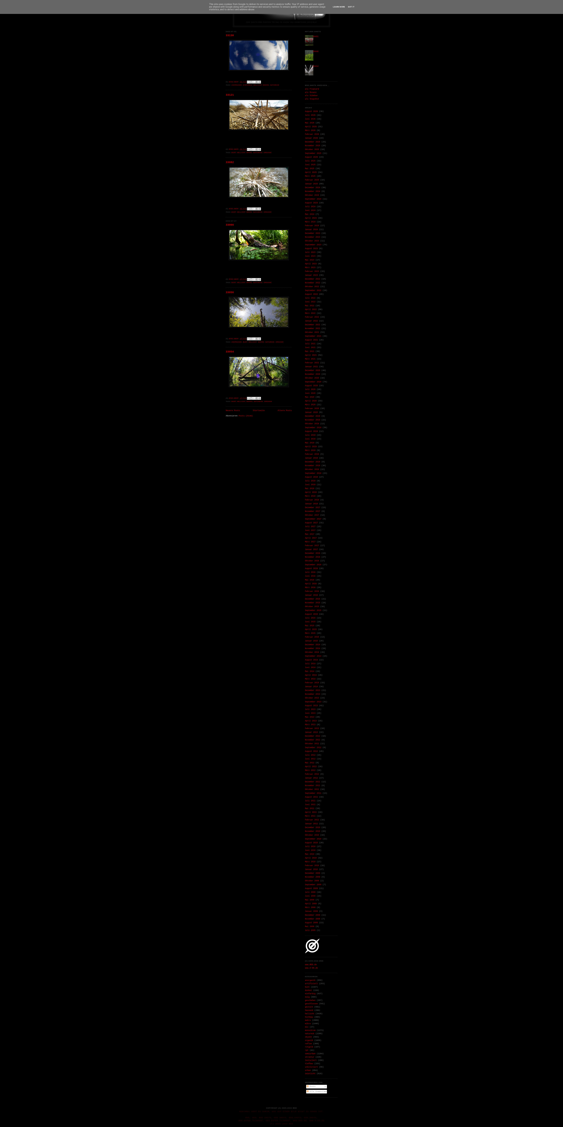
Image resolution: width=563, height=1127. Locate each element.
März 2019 (310, 450)
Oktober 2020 (312, 378)
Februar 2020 (312, 408)
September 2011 (313, 793)
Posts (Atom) (246, 416)
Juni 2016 (310, 576)
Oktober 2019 (312, 424)
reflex (308, 1044)
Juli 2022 (310, 298)
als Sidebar (311, 95)
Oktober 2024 (312, 195)
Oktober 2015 (312, 606)
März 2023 (310, 267)
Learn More (339, 7)
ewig (307, 997)
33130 (230, 35)
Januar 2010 (311, 869)
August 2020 (311, 386)
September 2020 (313, 382)
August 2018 (311, 477)
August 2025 (311, 157)
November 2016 (312, 557)
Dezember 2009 (312, 873)
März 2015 (310, 633)
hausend (309, 1010)
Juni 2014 (310, 667)
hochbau (309, 1017)
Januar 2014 (311, 686)
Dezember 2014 (312, 645)
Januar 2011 (311, 824)
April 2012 (311, 766)
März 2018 (310, 496)
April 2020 (311, 401)
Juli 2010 (310, 846)
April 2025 (311, 172)
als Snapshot (312, 99)
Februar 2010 (312, 865)
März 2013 (310, 725)
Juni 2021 (310, 347)
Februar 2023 (312, 271)
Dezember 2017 (312, 507)
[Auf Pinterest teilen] (259, 82)
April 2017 (311, 538)
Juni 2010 (310, 850)
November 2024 (312, 191)
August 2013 (311, 706)
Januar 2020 (311, 412)
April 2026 (311, 127)
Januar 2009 (311, 911)
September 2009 (313, 885)
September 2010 (313, 839)
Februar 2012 (312, 774)
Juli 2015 (310, 618)
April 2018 (311, 492)
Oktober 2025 (312, 149)
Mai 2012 (309, 763)
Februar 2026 (312, 134)
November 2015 (312, 603)
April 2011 (311, 812)
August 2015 (311, 614)
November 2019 (312, 420)
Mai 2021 (309, 351)
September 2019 (313, 427)
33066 (230, 224)
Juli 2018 (310, 481)
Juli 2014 (310, 664)
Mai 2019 (309, 443)
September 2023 (313, 245)
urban (308, 1070)
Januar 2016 (311, 595)
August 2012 (311, 751)
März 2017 (310, 542)
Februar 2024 (312, 226)
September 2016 (313, 565)
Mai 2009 (309, 900)
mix (306, 1027)
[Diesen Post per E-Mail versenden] (248, 82)
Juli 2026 (310, 115)
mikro (249, 152)
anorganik (237, 85)
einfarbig (247, 85)
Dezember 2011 (312, 782)
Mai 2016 (309, 580)
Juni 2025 (310, 165)
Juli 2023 (310, 252)
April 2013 (311, 721)
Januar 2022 (311, 321)
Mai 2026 (309, 123)
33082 (230, 162)
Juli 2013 (310, 709)
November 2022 (312, 283)
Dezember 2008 (312, 915)
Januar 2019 (311, 458)
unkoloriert (311, 1067)
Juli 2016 (310, 572)
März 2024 (310, 222)
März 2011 (310, 816)
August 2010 (311, 843)
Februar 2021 (312, 363)
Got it (351, 7)
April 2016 (311, 584)
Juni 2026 (310, 119)
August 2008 (311, 923)
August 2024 (311, 203)
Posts (312, 1087)
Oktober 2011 (312, 789)
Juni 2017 (310, 530)
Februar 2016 (312, 591)
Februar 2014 (312, 683)
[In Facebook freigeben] (256, 82)
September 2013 (313, 702)
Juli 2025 (310, 161)
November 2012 (312, 740)
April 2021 (311, 355)
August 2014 (311, 660)
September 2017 (313, 519)
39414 (315, 66)
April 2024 (311, 218)
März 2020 (310, 405)
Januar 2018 (311, 504)
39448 (315, 51)
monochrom (310, 1030)
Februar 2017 (312, 546)
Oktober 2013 (312, 698)
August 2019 (311, 431)
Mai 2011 (309, 808)
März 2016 (310, 587)
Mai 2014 (309, 671)
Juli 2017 (310, 526)
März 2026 (310, 130)
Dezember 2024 (312, 187)
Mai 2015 (309, 626)
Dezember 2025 (312, 142)
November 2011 (312, 785)
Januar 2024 (311, 229)
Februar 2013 (312, 728)
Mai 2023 (309, 260)
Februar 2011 (312, 820)
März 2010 (310, 862)
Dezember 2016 (312, 553)
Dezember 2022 (312, 279)
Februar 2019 (312, 454)
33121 (230, 94)
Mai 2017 (309, 534)
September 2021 (313, 336)
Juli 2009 (310, 892)
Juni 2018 (310, 485)
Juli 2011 (310, 801)
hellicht (257, 85)
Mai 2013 (309, 717)
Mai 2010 (309, 854)
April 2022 (311, 309)
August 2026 (311, 111)
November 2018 (312, 466)
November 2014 (312, 648)
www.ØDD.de (311, 965)
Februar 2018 (312, 500)
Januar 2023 (311, 275)
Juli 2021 (310, 344)
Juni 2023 (310, 256)
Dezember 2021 (312, 325)
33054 (230, 351)
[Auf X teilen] (253, 82)
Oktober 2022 (312, 287)
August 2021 (311, 340)
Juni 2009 (310, 896)
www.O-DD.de (311, 968)
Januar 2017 (311, 549)
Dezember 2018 (312, 462)
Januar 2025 (311, 184)
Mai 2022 (309, 306)
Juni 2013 (310, 713)
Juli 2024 (310, 207)
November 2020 (312, 374)
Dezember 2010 (312, 827)
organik (268, 152)
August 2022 (311, 294)
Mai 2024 (309, 214)
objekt (308, 1037)
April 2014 (311, 675)
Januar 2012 (311, 778)
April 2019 (311, 446)
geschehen (310, 1000)
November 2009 (312, 877)
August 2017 (311, 523)
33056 (230, 292)
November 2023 (312, 237)
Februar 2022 (312, 317)
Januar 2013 (311, 732)
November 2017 (312, 511)
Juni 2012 (310, 759)
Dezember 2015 (312, 599)
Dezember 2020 (312, 370)
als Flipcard (312, 89)
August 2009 (311, 888)
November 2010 (312, 831)
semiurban (310, 1054)
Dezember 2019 (312, 416)
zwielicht (310, 1074)
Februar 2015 (312, 637)
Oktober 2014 (312, 652)
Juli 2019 (310, 435)
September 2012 (313, 747)
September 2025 (313, 153)
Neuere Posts (233, 410)
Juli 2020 (310, 389)
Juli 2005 (310, 930)
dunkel (308, 990)
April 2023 (311, 264)
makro (266, 85)
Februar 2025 (312, 180)
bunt (234, 152)
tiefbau (309, 1064)
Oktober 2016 (312, 561)
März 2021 (310, 359)
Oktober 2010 (312, 835)
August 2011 (311, 797)
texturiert (311, 1060)
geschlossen (311, 1004)
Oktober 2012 (312, 744)
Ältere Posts (285, 410)
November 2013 (312, 694)
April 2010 (311, 858)
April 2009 (311, 904)
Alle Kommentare (317, 1092)
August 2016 (311, 568)
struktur (309, 1057)
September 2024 (313, 199)
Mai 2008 (309, 926)
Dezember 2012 (312, 736)
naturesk (274, 85)
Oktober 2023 (312, 241)
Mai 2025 (309, 168)
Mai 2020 (309, 397)
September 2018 (313, 473)
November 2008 (312, 919)
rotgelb (309, 1047)
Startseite (259, 410)
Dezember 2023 (312, 233)
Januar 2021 (311, 367)
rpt (306, 1050)
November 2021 (312, 328)
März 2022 (310, 313)
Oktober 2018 (312, 469)
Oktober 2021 (312, 332)
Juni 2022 (310, 302)
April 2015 (311, 629)
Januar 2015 (311, 641)
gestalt (309, 1007)
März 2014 (310, 679)
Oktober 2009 (312, 881)
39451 (315, 36)
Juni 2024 (310, 210)
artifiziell (311, 984)
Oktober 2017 (312, 515)
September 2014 (313, 656)
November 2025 (312, 146)
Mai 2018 (309, 488)
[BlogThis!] (251, 82)
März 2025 (310, 176)
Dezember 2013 (312, 690)
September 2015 (313, 610)
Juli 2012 (310, 755)
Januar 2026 (311, 138)
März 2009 (310, 907)
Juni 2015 (310, 622)
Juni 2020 (310, 393)
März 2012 (310, 770)
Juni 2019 (310, 439)
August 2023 (311, 248)
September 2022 (313, 290)
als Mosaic (311, 92)
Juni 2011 (310, 805)
